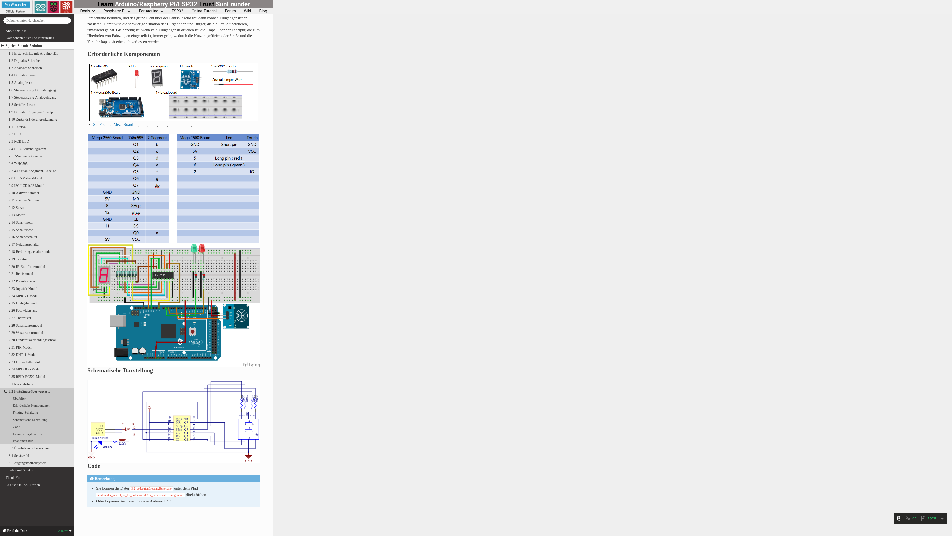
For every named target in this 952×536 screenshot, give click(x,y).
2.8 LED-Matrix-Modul (25, 178)
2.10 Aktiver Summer (24, 193)
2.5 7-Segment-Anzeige (25, 156)
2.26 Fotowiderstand (23, 310)
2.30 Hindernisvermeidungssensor (32, 340)
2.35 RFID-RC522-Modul (27, 376)
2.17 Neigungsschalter (24, 244)
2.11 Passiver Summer (24, 200)
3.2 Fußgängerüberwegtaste (29, 391)
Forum (230, 11)
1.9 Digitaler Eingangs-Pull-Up (31, 112)
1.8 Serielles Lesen (22, 104)
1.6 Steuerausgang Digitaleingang (32, 90)
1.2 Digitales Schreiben (25, 60)
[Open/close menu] (2, 45)
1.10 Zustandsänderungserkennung (33, 119)
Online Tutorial (204, 11)
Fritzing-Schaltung (25, 412)
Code (16, 426)
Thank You (13, 477)
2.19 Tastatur (18, 259)
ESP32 (177, 11)
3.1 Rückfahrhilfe (21, 384)
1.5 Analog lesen (20, 82)
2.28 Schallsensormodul (25, 325)
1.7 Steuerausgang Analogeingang (32, 97)
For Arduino (148, 11)
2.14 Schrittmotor (21, 222)
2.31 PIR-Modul (20, 347)
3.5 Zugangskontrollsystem (28, 463)
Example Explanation (27, 434)
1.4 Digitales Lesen (22, 75)
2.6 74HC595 (18, 163)
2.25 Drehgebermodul (24, 303)
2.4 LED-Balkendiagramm (27, 149)
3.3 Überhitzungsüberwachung (30, 448)
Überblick (19, 398)
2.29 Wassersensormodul (26, 332)
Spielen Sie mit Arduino (24, 45)
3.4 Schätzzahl (19, 455)
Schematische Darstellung (30, 419)
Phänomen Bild (23, 440)
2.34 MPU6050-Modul (25, 369)
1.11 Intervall (18, 127)
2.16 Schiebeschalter (23, 237)
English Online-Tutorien (23, 485)
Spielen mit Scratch (19, 470)
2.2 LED (15, 134)
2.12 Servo (16, 207)
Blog (263, 11)
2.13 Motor (17, 215)
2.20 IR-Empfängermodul (27, 266)
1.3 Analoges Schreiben (25, 68)
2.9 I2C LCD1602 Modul (26, 185)
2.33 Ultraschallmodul (24, 362)
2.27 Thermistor (20, 318)
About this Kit (16, 31)
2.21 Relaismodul (21, 273)
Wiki (247, 11)
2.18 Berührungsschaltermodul (30, 251)
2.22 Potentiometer (22, 281)
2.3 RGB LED (19, 141)
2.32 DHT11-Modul (23, 354)
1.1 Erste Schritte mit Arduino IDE (34, 53)
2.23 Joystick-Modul (23, 288)
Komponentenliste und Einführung (30, 38)
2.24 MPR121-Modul (24, 296)
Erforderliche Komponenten (31, 405)
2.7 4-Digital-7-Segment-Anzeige (32, 171)
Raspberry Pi (114, 11)
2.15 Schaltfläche (21, 230)
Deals (85, 11)
